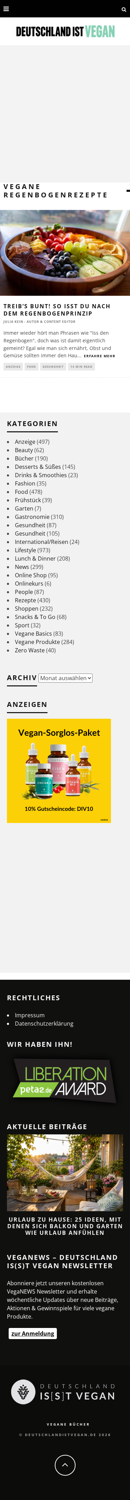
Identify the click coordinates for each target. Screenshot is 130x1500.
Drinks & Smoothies (41, 475)
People (24, 592)
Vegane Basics (33, 633)
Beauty (24, 450)
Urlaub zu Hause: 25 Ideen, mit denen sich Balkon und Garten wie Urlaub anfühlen (65, 1226)
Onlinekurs (29, 583)
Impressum (30, 1015)
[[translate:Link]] (16, 8)
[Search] (124, 8)
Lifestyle (25, 550)
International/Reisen (41, 542)
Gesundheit (53, 366)
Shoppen (26, 608)
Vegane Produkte (37, 642)
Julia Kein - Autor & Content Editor (39, 321)
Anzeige (13, 366)
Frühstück (28, 500)
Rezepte (25, 600)
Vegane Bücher (68, 1424)
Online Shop (31, 575)
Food (31, 366)
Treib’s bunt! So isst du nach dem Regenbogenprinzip (57, 309)
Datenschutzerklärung (44, 1023)
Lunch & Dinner (35, 558)
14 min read (81, 366)
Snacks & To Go (35, 617)
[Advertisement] (65, 114)
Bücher (24, 458)
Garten (24, 508)
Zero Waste (30, 650)
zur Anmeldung (32, 1333)
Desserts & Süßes (38, 467)
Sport (22, 625)
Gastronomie (32, 517)
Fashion (25, 483)
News (22, 567)
